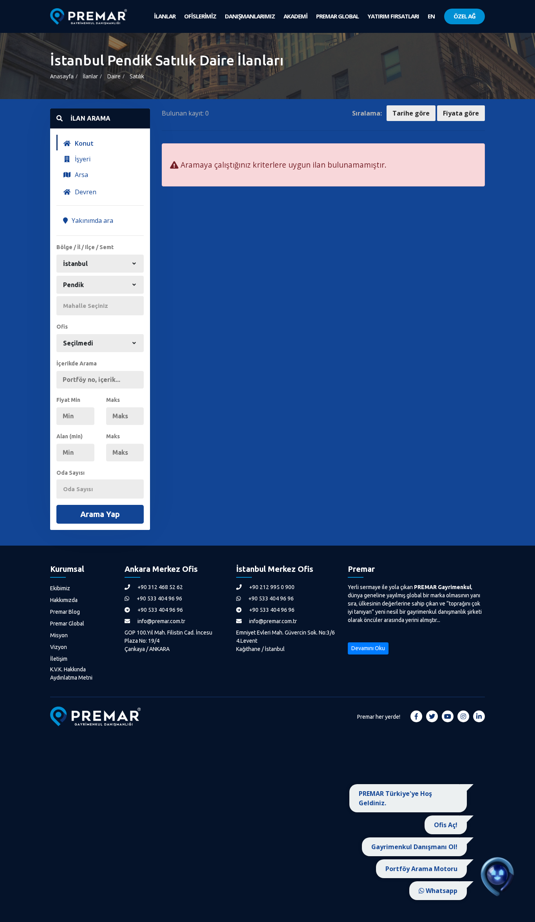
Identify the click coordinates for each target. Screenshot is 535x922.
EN (431, 16)
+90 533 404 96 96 (159, 598)
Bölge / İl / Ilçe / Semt (85, 247)
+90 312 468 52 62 (159, 587)
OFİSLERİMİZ (200, 16)
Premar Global (67, 623)
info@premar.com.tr (160, 621)
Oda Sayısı (70, 473)
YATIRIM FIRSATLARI (393, 16)
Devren (84, 192)
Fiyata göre (461, 113)
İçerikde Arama (76, 363)
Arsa (80, 174)
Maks (113, 400)
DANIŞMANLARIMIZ (250, 16)
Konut (83, 143)
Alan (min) (69, 436)
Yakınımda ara (91, 220)
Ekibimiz (60, 588)
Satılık (137, 76)
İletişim (58, 659)
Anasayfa (62, 76)
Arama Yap (100, 514)
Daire (114, 76)
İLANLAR (164, 16)
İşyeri (81, 159)
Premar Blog (65, 612)
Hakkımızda (64, 600)
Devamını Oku (368, 648)
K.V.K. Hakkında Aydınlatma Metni (71, 673)
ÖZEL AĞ (464, 16)
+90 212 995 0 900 (271, 587)
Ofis (62, 327)
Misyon (59, 635)
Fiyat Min (68, 400)
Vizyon (58, 647)
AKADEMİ (295, 16)
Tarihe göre (411, 113)
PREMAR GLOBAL (337, 16)
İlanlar (90, 76)
